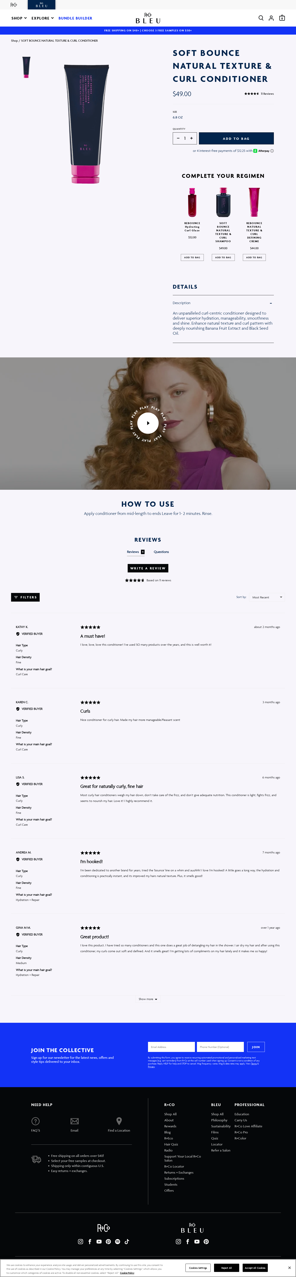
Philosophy (219, 1120)
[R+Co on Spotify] (117, 1241)
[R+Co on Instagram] (80, 1241)
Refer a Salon (220, 1150)
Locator (217, 1144)
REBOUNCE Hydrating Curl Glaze (192, 226)
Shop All (170, 1114)
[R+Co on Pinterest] (108, 1241)
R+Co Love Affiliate (248, 1126)
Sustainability (221, 1126)
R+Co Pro (241, 1132)
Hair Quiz (171, 1144)
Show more (146, 999)
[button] (19, 18)
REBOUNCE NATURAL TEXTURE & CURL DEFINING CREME (254, 232)
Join (256, 1047)
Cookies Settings (198, 1267)
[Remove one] (176, 138)
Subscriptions (174, 1178)
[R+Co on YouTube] (99, 1241)
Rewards (170, 1126)
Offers (169, 1191)
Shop (14, 40)
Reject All (226, 1267)
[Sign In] (271, 18)
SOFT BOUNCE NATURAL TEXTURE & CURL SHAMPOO (223, 232)
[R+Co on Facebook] (89, 1241)
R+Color (240, 1138)
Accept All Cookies (255, 1267)
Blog (167, 1132)
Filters (28, 597)
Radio (168, 1150)
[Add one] (193, 138)
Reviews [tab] (135, 552)
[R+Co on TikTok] (126, 1241)
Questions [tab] (161, 552)
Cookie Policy (127, 1272)
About (169, 1120)
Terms (254, 1063)
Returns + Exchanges (179, 1172)
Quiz (214, 1138)
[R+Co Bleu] (42, 4)
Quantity (179, 128)
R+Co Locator (174, 1166)
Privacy (151, 1066)
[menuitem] (185, 1114)
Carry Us (241, 1120)
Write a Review (148, 568)
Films (215, 1132)
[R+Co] (14, 4)
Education (242, 1114)
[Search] (261, 18)
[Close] (289, 1267)
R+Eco (168, 1138)
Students (170, 1184)
